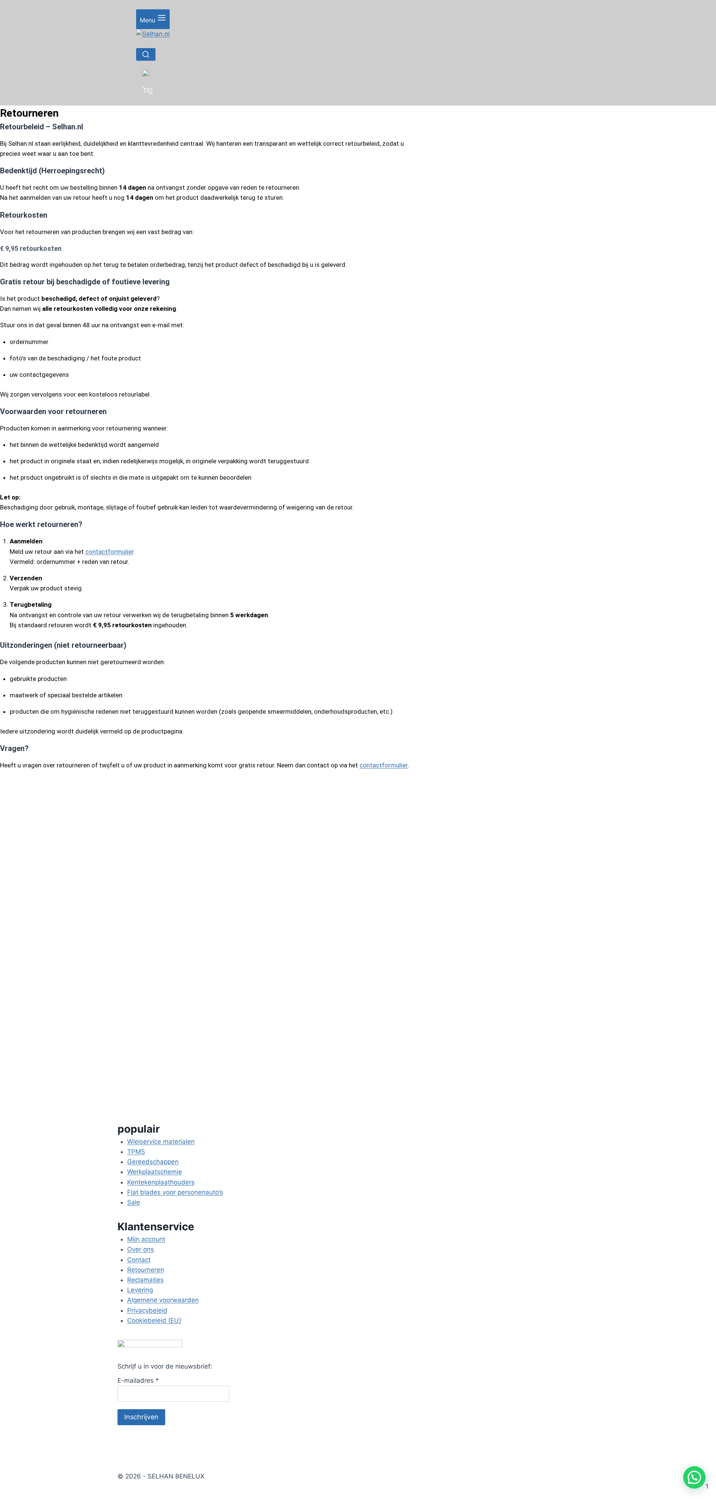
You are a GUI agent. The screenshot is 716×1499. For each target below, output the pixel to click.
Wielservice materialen (161, 1141)
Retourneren (145, 1270)
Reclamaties (145, 1280)
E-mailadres (138, 1380)
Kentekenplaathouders (161, 1182)
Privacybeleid (147, 1310)
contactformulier (109, 551)
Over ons (140, 1249)
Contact (139, 1259)
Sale (133, 1202)
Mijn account (146, 1239)
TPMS (136, 1151)
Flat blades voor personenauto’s (175, 1192)
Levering (140, 1290)
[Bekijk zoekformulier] (146, 54)
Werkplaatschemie (154, 1171)
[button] (694, 1477)
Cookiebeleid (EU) (154, 1320)
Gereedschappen (153, 1161)
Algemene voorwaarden (163, 1300)
